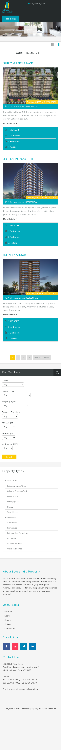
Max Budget (7, 433)
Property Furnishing (11, 412)
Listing (7, 616)
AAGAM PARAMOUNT (18, 159)
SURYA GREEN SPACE (18, 63)
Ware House (12, 512)
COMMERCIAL (11, 481)
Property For (8, 391)
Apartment (12, 522)
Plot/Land (11, 538)
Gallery (8, 624)
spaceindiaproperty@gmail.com (24, 689)
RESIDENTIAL (11, 517)
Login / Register (37, 3)
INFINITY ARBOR (14, 254)
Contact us (10, 628)
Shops (10, 507)
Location (6, 380)
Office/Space (13, 502)
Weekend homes (14, 549)
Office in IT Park (14, 496)
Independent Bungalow (17, 533)
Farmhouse (12, 528)
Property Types (9, 401)
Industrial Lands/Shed (16, 486)
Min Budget (7, 422)
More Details (9, 123)
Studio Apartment (15, 543)
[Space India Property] (7, 7)
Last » (46, 357)
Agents (8, 620)
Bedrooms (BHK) (10, 444)
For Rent (8, 611)
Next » (37, 357)
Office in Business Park (17, 491)
